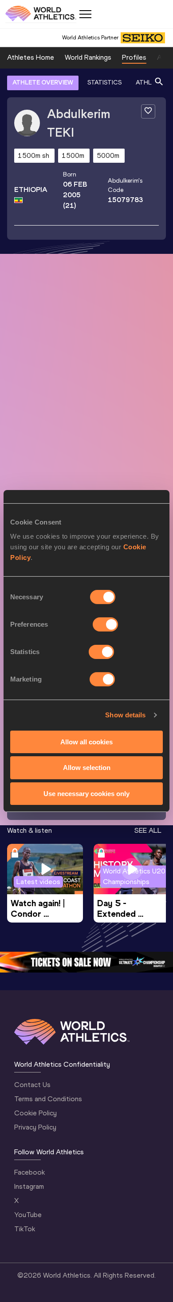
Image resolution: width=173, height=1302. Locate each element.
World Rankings (88, 57)
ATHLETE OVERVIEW (42, 82)
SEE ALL (147, 830)
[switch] (105, 624)
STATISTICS (104, 82)
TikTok (24, 1229)
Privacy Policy (35, 1127)
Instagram (29, 1186)
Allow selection (86, 767)
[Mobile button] (85, 14)
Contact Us (32, 1084)
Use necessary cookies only (86, 793)
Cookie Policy (35, 1113)
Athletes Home (30, 57)
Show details (125, 715)
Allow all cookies (86, 741)
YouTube (28, 1214)
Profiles (134, 57)
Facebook (29, 1172)
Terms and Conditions (48, 1099)
